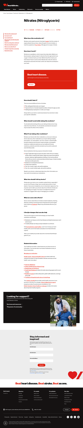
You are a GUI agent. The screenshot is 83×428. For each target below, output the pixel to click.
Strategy (20, 393)
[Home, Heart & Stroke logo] (11, 5)
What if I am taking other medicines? (12, 42)
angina (47, 41)
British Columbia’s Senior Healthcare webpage (35, 286)
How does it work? (8, 35)
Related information (9, 50)
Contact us (5, 393)
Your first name (33, 346)
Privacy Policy (32, 373)
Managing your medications (30, 253)
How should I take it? (9, 37)
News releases (36, 395)
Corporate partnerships (23, 399)
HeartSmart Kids (67, 401)
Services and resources (14, 304)
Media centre (36, 393)
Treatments (15, 13)
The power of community (14, 307)
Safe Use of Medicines (30, 264)
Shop (65, 403)
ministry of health (30, 280)
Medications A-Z (22, 13)
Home (4, 13)
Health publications (52, 393)
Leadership (21, 395)
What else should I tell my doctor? (11, 44)
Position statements (38, 397)
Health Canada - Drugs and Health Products (34, 256)
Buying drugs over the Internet (32, 268)
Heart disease (9, 13)
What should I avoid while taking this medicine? (12, 40)
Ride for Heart (67, 397)
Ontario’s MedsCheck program (48, 282)
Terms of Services (39, 373)
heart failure (38, 45)
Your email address (33, 358)
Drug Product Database (30, 270)
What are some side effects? (10, 46)
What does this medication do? (11, 33)
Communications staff (38, 399)
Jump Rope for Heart (68, 395)
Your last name (33, 352)
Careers (20, 401)
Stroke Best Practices (53, 397)
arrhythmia (34, 204)
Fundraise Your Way (68, 399)
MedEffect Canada (29, 273)
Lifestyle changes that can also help (12, 48)
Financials (21, 397)
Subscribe (41, 365)
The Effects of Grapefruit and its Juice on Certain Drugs (37, 277)
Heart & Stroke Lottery (68, 393)
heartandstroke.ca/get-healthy (33, 226)
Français (67, 409)
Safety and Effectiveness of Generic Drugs (34, 266)
